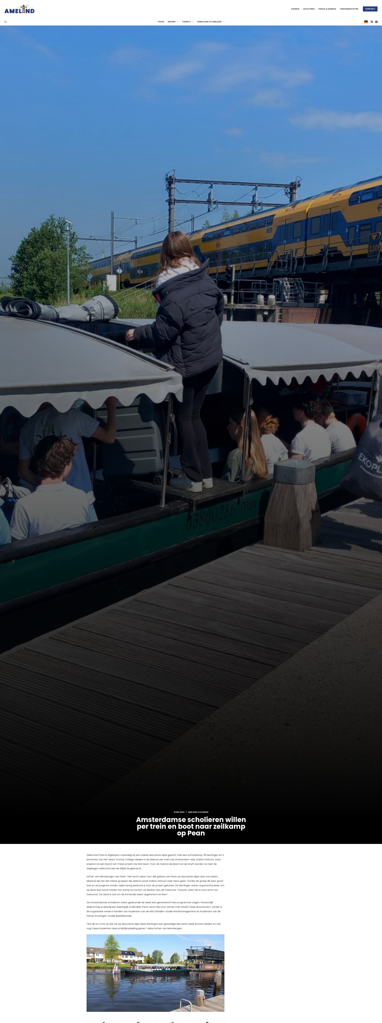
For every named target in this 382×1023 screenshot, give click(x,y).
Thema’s (186, 21)
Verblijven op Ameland (209, 21)
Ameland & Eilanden (198, 812)
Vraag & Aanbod (327, 9)
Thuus (161, 21)
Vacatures (309, 9)
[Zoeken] (5, 22)
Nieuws (171, 21)
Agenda (295, 9)
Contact (370, 9)
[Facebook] (372, 22)
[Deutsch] (366, 21)
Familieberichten (349, 9)
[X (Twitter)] (376, 22)
